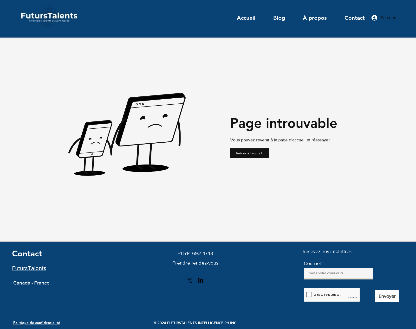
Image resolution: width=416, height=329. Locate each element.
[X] (190, 281)
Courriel (312, 263)
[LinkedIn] (201, 281)
